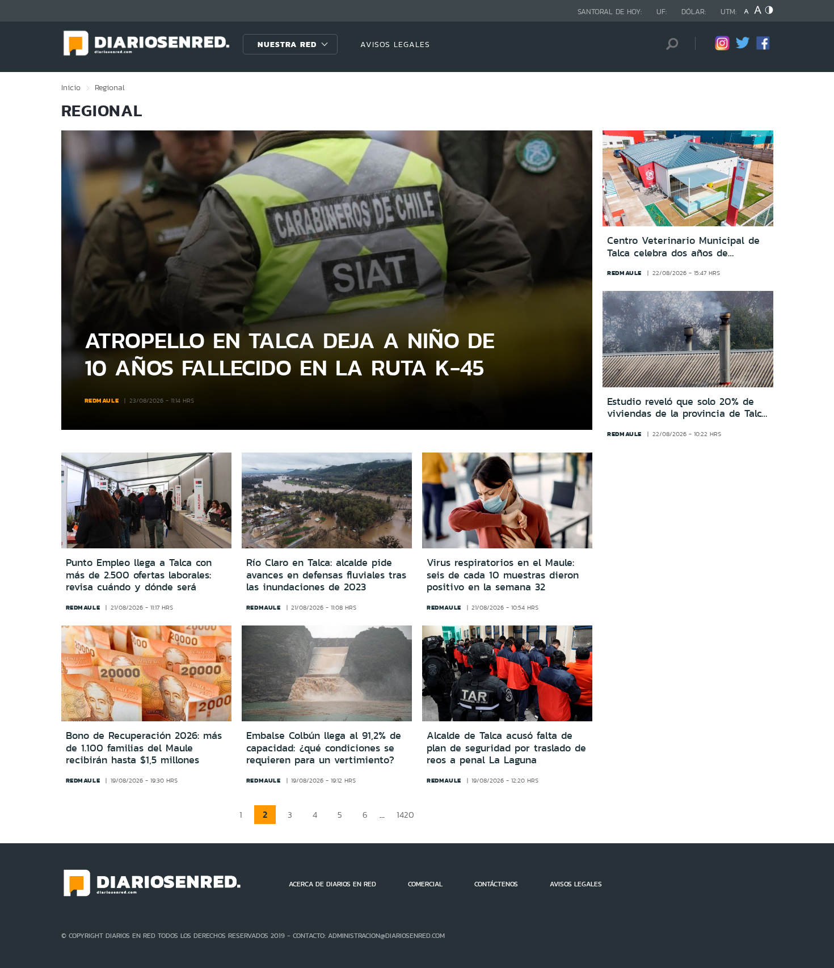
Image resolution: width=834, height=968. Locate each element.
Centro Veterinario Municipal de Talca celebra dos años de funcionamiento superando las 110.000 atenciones (683, 247)
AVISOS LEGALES (395, 44)
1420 (405, 815)
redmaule (102, 400)
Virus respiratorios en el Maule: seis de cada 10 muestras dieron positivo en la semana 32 (503, 574)
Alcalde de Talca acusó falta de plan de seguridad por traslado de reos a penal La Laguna (506, 747)
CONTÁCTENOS (496, 884)
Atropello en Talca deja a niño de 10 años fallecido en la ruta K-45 (290, 353)
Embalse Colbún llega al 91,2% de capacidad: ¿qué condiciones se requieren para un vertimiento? (323, 747)
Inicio (71, 87)
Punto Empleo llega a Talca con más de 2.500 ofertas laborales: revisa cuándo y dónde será (139, 574)
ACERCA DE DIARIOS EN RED (332, 884)
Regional (110, 87)
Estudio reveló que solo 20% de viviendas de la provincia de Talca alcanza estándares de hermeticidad (687, 408)
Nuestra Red (287, 44)
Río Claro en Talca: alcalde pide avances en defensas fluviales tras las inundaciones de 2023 (326, 574)
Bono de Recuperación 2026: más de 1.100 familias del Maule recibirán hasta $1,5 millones (144, 747)
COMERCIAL (425, 884)
